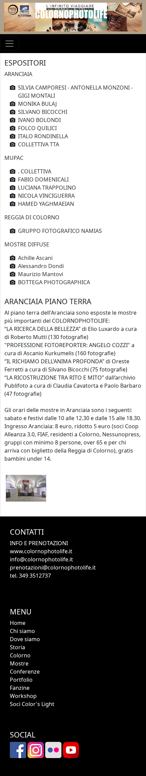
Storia (17, 647)
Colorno (20, 655)
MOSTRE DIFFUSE (26, 244)
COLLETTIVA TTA (38, 144)
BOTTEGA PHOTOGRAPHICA (54, 282)
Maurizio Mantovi (40, 274)
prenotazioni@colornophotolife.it (53, 567)
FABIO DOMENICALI (43, 179)
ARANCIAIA (18, 74)
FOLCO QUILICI (37, 128)
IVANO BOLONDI (39, 120)
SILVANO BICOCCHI (42, 112)
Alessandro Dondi (41, 266)
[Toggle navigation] (9, 43)
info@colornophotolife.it (41, 559)
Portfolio (21, 679)
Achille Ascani (35, 258)
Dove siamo (25, 639)
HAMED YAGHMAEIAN (46, 204)
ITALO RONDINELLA (43, 136)
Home (17, 623)
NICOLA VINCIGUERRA (46, 195)
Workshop (23, 696)
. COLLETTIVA (34, 171)
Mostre (19, 663)
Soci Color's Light (32, 704)
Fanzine (20, 688)
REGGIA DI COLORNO (31, 217)
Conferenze (25, 671)
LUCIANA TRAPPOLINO (47, 187)
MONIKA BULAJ (37, 103)
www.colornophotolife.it (41, 551)
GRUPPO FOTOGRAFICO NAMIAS (60, 231)
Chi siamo (22, 631)
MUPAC (13, 158)
